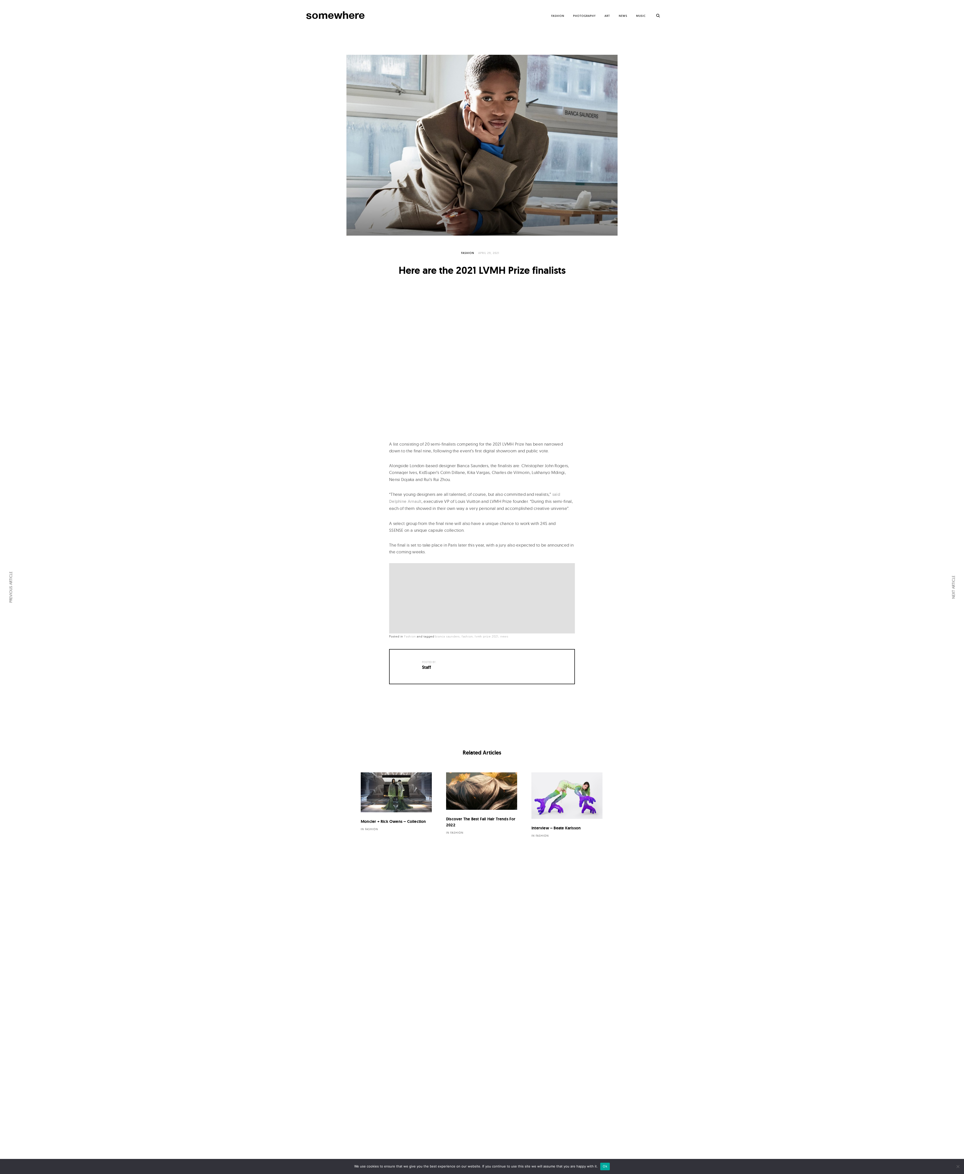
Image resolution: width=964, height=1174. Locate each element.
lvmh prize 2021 (486, 636)
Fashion (557, 16)
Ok (605, 1166)
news (504, 636)
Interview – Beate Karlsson (556, 828)
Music (641, 16)
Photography (584, 16)
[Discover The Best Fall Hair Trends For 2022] (481, 791)
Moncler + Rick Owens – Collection (393, 821)
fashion (467, 636)
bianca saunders (447, 636)
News (623, 16)
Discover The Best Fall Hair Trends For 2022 (481, 822)
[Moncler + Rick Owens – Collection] (396, 792)
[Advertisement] (483, 599)
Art (607, 16)
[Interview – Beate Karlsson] (566, 795)
